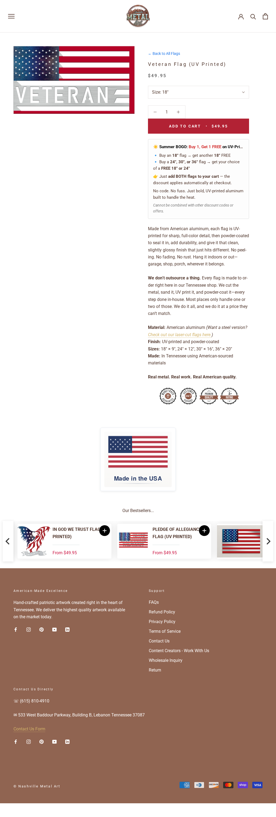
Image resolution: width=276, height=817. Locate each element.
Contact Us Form (29, 728)
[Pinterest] (41, 629)
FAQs (154, 602)
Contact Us (159, 641)
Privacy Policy (162, 621)
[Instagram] (28, 629)
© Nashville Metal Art (36, 786)
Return (155, 670)
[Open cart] (265, 16)
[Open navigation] (11, 16)
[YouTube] (54, 629)
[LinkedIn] (67, 629)
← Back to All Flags (164, 53)
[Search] (253, 16)
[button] (200, 530)
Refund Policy (162, 611)
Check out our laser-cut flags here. (180, 334)
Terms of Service (165, 631)
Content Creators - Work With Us (179, 650)
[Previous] (8, 541)
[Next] (268, 541)
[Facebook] (15, 629)
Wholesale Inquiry (165, 660)
